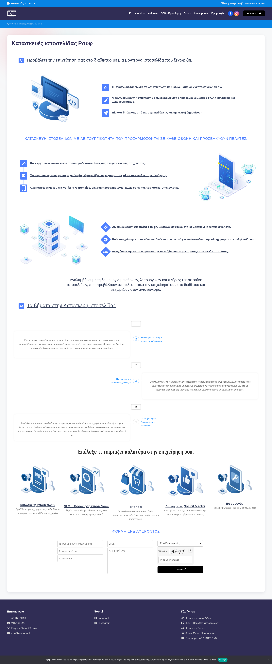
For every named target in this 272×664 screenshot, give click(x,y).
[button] (254, 13)
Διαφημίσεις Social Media (185, 506)
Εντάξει (222, 659)
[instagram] (237, 13)
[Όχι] (268, 659)
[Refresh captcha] (190, 550)
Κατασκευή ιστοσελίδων (37, 505)
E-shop (136, 507)
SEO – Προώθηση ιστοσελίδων (86, 506)
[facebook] (231, 13)
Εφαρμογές (234, 503)
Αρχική (10, 23)
